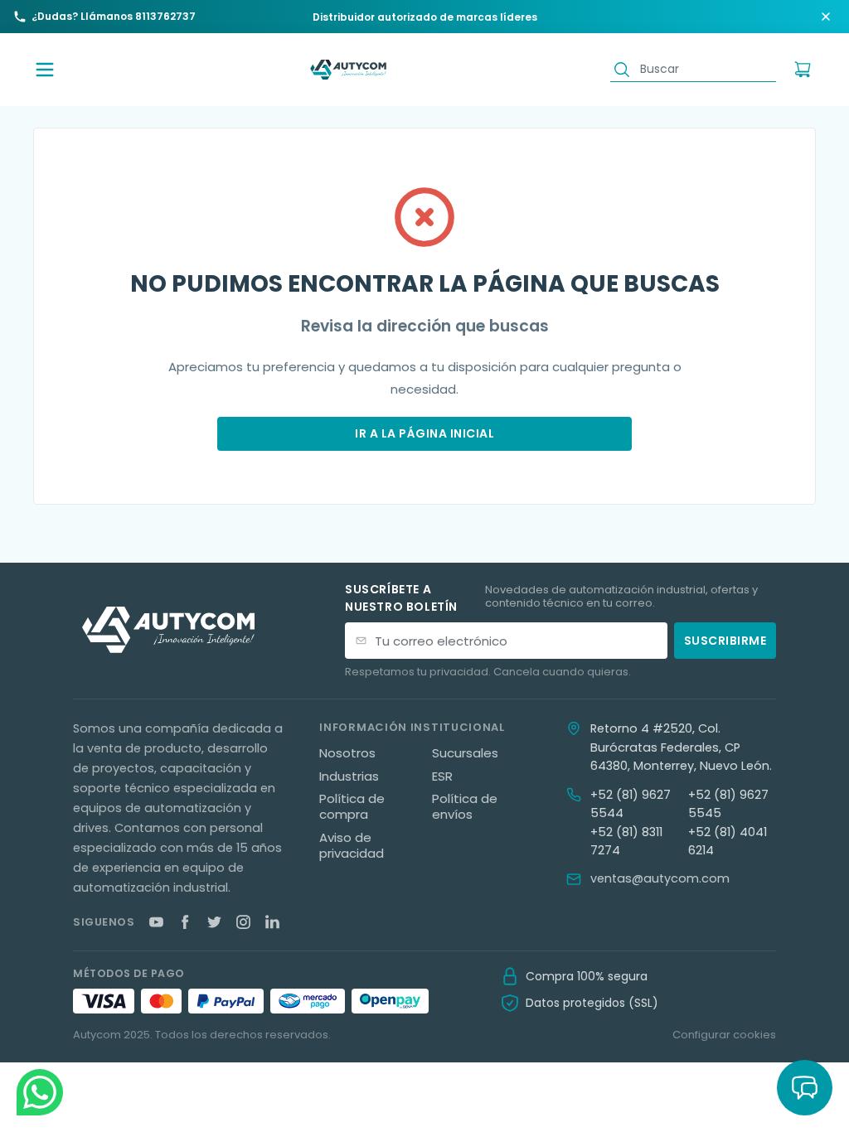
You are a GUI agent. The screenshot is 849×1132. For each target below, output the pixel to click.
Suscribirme (725, 640)
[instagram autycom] (243, 922)
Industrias (349, 777)
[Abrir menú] (44, 69)
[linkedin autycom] (272, 922)
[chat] (804, 1087)
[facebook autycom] (185, 922)
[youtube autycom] (156, 922)
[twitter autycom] (214, 922)
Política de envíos (464, 807)
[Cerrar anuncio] (826, 17)
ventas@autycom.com (660, 878)
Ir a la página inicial (424, 433)
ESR (442, 777)
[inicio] (348, 70)
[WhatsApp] (40, 1092)
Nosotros (347, 754)
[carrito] (802, 69)
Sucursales (465, 754)
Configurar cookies (724, 1035)
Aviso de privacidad (351, 846)
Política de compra (352, 807)
